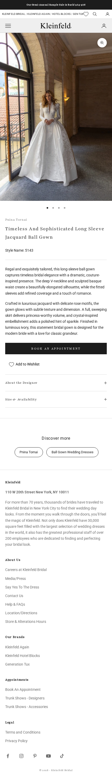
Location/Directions (21, 613)
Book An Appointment (23, 689)
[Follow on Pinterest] (35, 756)
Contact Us (14, 596)
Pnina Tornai (16, 220)
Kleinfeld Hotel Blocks (22, 656)
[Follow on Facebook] (7, 756)
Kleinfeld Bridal (13, 14)
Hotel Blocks (61, 14)
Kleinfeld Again (38, 14)
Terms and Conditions (22, 732)
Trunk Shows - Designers (25, 698)
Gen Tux (78, 14)
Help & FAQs (15, 604)
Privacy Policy (16, 741)
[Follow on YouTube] (48, 756)
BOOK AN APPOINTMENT (55, 348)
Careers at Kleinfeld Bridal (26, 570)
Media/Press (15, 578)
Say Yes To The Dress (22, 587)
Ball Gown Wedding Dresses (73, 452)
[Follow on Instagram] (21, 756)
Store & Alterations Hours (25, 621)
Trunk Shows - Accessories (26, 707)
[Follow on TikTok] (62, 756)
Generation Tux (17, 664)
